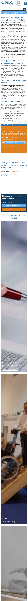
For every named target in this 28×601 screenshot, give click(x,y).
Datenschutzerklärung (7, 139)
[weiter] (25, 157)
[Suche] (24, 9)
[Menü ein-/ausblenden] (25, 3)
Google (5, 175)
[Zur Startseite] (7, 3)
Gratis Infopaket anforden (14, 205)
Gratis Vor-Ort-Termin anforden (14, 209)
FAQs (13, 97)
